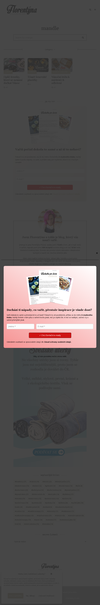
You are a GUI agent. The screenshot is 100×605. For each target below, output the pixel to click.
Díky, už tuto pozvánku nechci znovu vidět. (50, 356)
